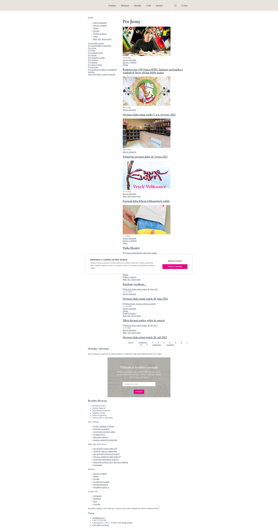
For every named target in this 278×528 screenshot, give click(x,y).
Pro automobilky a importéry (100, 46)
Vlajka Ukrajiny (131, 248)
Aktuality (137, 5)
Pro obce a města (95, 65)
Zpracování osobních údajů (104, 432)
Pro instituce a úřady (96, 58)
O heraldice (97, 465)
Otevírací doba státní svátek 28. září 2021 (145, 337)
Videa (125, 243)
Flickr (95, 501)
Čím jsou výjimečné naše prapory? (107, 457)
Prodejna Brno (99, 434)
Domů (90, 17)
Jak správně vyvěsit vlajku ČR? (105, 448)
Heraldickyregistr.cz (101, 487)
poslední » (170, 345)
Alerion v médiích (130, 62)
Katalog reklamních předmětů (105, 440)
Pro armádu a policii (96, 43)
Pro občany (92, 62)
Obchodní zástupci (100, 437)
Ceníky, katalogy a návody (103, 426)
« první (130, 342)
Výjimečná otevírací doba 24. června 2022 (145, 157)
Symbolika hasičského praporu (105, 459)
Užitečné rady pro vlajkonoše (105, 451)
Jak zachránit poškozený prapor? (106, 454)
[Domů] (95, 5)
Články (125, 65)
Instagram (97, 496)
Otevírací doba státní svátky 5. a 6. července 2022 (149, 115)
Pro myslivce (93, 60)
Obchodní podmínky (101, 429)
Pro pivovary (93, 67)
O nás (148, 5)
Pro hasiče (92, 55)
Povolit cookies (175, 266)
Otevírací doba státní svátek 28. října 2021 (145, 299)
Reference (125, 5)
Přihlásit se (139, 391)
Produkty (112, 5)
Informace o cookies (100, 525)
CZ (175, 5)
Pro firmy (91, 50)
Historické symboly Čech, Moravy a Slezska (110, 462)
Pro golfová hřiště (95, 53)
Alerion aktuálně (129, 60)
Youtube (96, 504)
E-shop (184, 5)
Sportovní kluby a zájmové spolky (101, 74)
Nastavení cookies (175, 261)
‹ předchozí (142, 342)
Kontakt (159, 5)
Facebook (97, 498)
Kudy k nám (127, 522)
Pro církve (92, 48)
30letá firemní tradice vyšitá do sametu (144, 320)
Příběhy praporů (129, 277)
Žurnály (96, 31)
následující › (157, 345)
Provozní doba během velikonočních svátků (146, 201)
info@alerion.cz (98, 518)
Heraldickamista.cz (100, 484)
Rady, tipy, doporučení (132, 196)
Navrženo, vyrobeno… (134, 284)
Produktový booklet (101, 482)
